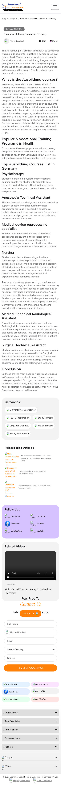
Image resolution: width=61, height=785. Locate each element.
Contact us (29, 613)
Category (13, 18)
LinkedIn (40, 516)
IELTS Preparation (19, 417)
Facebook (15, 524)
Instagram (15, 516)
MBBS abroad (45, 425)
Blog (4, 18)
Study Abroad (45, 417)
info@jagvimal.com (21, 781)
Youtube (40, 531)
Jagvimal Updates (19, 425)
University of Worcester (23, 409)
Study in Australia (19, 433)
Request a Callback (31, 668)
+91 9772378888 (44, 781)
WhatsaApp (16, 531)
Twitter (40, 524)
